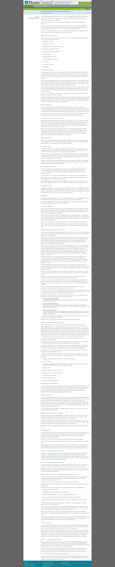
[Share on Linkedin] (33, 19)
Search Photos (29, 564)
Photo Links (65, 564)
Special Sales (29, 565)
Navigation (29, 6)
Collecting (47, 565)
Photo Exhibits (48, 562)
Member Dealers (48, 564)
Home (26, 562)
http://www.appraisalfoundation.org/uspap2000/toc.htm (63, 283)
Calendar (64, 562)
